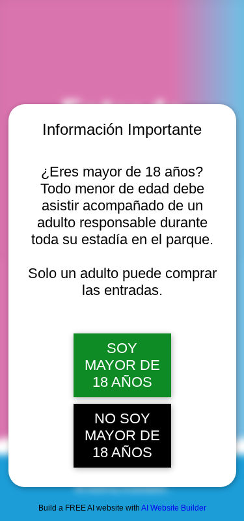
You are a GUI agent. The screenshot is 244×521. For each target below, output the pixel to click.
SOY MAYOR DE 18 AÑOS (122, 365)
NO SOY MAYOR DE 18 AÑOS (122, 435)
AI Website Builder (173, 508)
